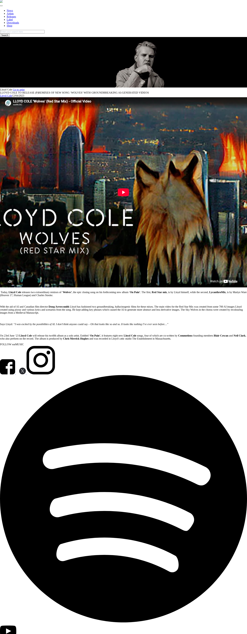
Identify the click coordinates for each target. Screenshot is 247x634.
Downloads (13, 22)
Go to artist (19, 89)
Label (10, 19)
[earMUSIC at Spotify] (123, 621)
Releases (11, 16)
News (10, 10)
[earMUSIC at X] (21, 373)
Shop (9, 25)
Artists (10, 13)
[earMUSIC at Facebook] (8, 373)
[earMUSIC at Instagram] (41, 373)
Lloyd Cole (6, 95)
